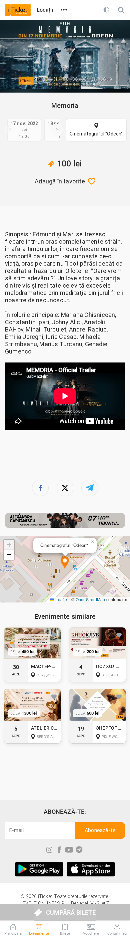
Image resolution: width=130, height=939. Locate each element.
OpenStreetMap (90, 599)
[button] (65, 563)
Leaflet (61, 599)
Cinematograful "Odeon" (96, 133)
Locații (45, 10)
